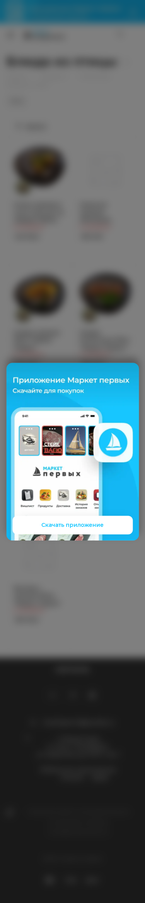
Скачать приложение (72, 524)
